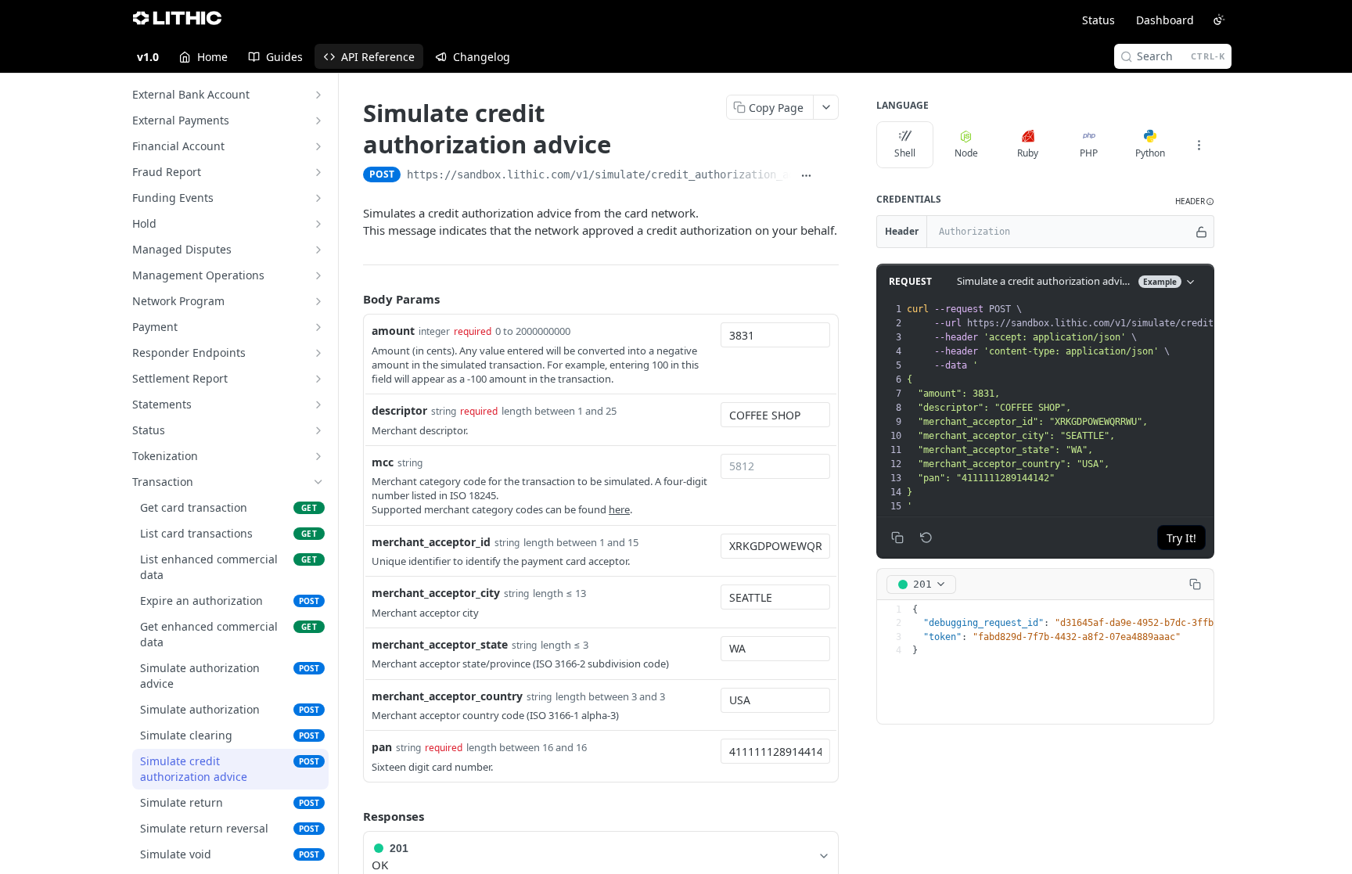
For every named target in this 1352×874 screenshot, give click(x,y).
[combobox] (775, 334)
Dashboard (1165, 20)
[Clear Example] (926, 537)
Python (1150, 153)
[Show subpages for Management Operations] (318, 275)
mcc (383, 462)
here (619, 509)
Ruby (1027, 153)
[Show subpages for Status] (318, 430)
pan (382, 746)
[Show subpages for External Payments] (318, 120)
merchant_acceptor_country (447, 696)
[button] (1194, 201)
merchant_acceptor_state (440, 644)
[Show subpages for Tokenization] (318, 456)
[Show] (1201, 231)
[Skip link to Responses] (352, 816)
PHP (1089, 153)
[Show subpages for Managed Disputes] (318, 249)
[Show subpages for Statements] (318, 404)
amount (393, 330)
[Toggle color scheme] (1219, 19)
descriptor (399, 410)
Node (966, 153)
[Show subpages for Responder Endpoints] (318, 353)
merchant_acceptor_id (431, 541)
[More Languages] (1198, 144)
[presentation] (1123, 407)
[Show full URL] (805, 176)
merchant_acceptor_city (436, 592)
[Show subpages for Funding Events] (318, 198)
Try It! (1181, 538)
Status (1098, 20)
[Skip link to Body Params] (352, 299)
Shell (904, 153)
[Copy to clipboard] (830, 176)
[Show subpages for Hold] (318, 224)
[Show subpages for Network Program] (318, 301)
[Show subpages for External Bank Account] (318, 94)
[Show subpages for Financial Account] (318, 146)
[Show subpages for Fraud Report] (318, 172)
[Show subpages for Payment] (318, 327)
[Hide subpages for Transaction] (318, 482)
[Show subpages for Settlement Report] (318, 378)
